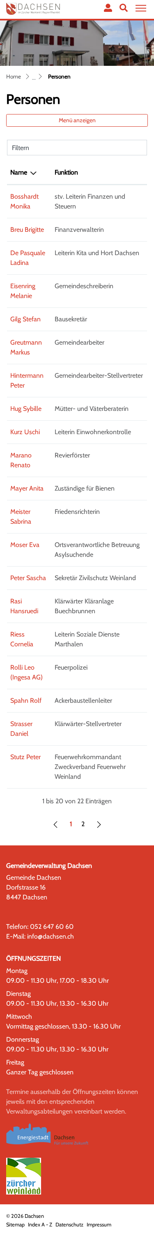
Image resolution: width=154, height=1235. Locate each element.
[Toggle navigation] (139, 8)
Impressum (99, 1225)
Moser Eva (24, 545)
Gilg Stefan (25, 319)
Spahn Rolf (25, 700)
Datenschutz (69, 1225)
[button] (123, 8)
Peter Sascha (28, 578)
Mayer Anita (27, 488)
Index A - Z (40, 1225)
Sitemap (15, 1225)
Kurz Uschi (25, 432)
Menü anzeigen (77, 120)
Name (18, 172)
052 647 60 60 (52, 926)
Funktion (66, 172)
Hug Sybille (25, 408)
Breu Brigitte (27, 229)
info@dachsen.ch (50, 936)
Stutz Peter (25, 757)
